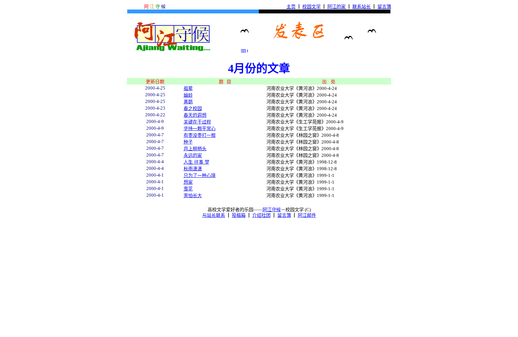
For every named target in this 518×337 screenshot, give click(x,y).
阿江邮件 (307, 215)
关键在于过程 (197, 121)
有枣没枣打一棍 (200, 135)
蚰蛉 (188, 95)
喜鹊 (188, 101)
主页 (291, 6)
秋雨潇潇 (193, 168)
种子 (188, 142)
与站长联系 (213, 215)
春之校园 (193, 108)
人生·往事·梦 (196, 162)
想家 (188, 182)
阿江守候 (272, 209)
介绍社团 (261, 215)
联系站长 (361, 6)
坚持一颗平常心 (200, 128)
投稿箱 (239, 215)
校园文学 (311, 6)
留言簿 (384, 6)
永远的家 (193, 155)
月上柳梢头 (195, 148)
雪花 (188, 188)
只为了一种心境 (200, 175)
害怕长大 (193, 195)
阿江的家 (336, 6)
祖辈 (188, 88)
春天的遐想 (195, 115)
